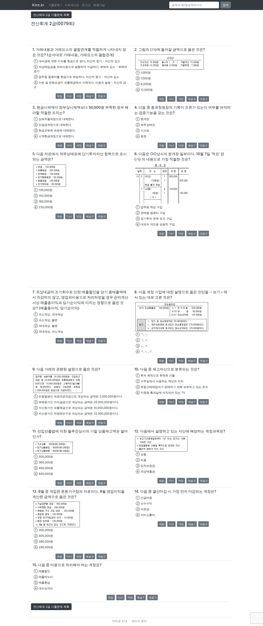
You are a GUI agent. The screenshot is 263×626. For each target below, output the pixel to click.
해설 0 (191, 98)
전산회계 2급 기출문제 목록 (51, 15)
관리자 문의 (139, 621)
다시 (69, 96)
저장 (79, 96)
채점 (59, 96)
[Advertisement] (131, 37)
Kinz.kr (38, 5)
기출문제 (54, 5)
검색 (225, 5)
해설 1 (89, 96)
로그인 (86, 5)
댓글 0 (101, 96)
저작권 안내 (119, 621)
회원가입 (99, 5)
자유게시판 (72, 5)
